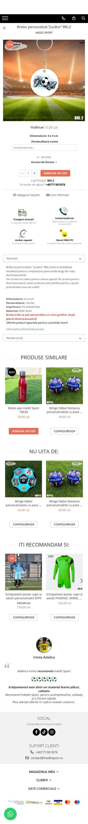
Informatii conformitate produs (25, 329)
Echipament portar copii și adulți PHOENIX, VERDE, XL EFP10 (64, 596)
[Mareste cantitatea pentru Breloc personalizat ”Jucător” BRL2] (34, 173)
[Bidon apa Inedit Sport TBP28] (23, 385)
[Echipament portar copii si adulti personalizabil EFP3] (23, 572)
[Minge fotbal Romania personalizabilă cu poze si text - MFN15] (64, 385)
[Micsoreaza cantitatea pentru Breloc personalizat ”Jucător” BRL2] (22, 173)
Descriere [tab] (12, 258)
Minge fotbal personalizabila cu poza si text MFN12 (23, 503)
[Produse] (5, 19)
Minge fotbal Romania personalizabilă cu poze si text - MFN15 (64, 410)
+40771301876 (46, 752)
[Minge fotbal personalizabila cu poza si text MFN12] (23, 479)
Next (81, 84)
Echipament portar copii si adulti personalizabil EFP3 (24, 596)
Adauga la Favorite (28, 195)
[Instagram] (51, 732)
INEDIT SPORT (44, 32)
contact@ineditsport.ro (46, 758)
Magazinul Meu (42, 772)
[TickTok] (44, 732)
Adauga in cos (55, 173)
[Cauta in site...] (83, 18)
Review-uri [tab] (14, 338)
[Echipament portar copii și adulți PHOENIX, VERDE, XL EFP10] (64, 572)
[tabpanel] (44, 80)
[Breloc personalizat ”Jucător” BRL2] (44, 80)
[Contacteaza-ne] (63, 18)
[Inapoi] (3, 28)
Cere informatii (59, 195)
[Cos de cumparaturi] (73, 18)
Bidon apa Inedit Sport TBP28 (23, 410)
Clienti (42, 780)
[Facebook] (36, 732)
